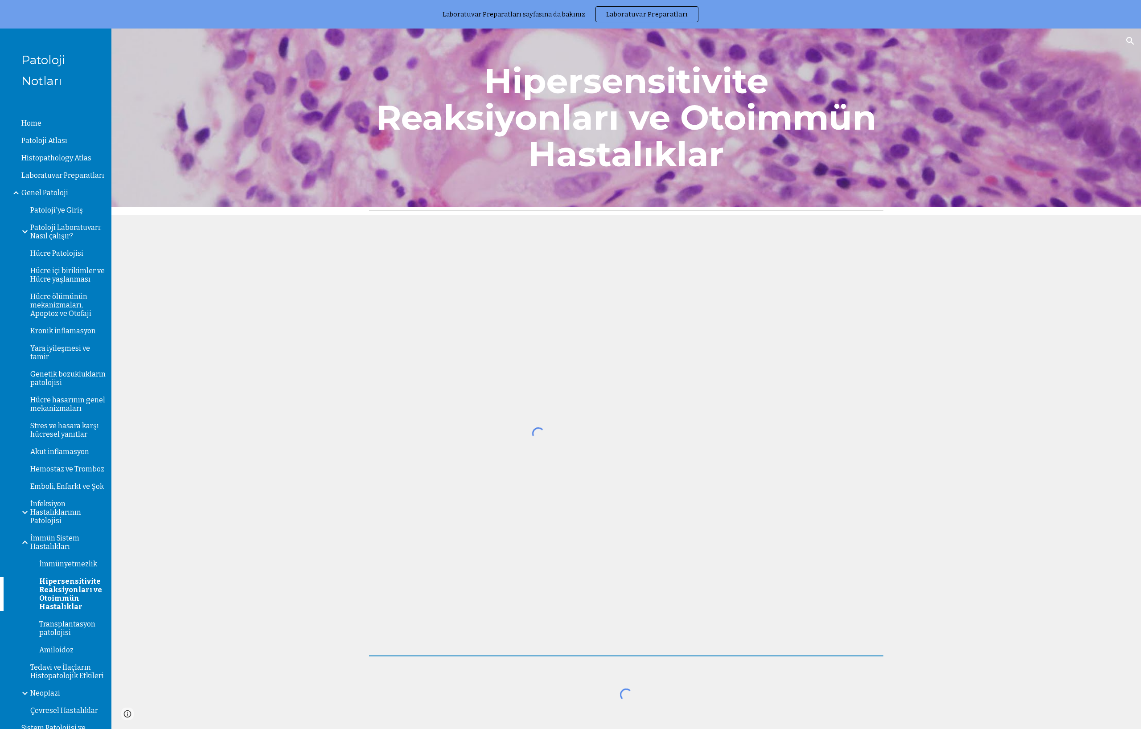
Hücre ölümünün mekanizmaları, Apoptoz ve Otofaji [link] (60, 305)
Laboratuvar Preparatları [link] (62, 175)
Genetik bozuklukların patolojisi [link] (68, 378)
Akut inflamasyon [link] (59, 451)
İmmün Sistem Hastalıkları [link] (54, 542)
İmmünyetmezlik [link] (68, 564)
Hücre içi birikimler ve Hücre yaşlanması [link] (67, 274)
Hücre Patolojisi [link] (56, 253)
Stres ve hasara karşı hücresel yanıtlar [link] (64, 430)
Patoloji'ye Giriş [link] (56, 210)
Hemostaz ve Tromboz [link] (67, 469)
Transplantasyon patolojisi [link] (67, 628)
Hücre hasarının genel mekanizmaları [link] (67, 404)
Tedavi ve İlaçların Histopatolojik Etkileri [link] (67, 671)
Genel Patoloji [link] (44, 192)
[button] (1130, 41)
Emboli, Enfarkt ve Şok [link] (67, 486)
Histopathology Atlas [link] (56, 158)
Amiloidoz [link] (56, 650)
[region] (570, 14)
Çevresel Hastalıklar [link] (64, 710)
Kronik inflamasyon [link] (63, 331)
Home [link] (31, 123)
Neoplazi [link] (45, 693)
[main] (626, 117)
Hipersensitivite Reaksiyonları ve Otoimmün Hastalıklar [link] (70, 594)
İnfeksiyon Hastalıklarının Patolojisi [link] (55, 512)
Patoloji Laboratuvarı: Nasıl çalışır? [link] (66, 231)
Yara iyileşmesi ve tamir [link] (60, 352)
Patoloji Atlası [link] (44, 140)
